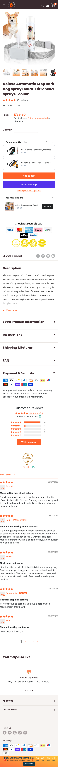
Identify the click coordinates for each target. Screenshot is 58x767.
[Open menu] (4, 5)
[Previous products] (46, 142)
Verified (27, 467)
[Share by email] (53, 256)
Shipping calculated (38, 118)
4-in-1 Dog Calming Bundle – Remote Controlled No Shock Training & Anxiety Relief (27, 205)
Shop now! (29, 764)
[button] (9, 100)
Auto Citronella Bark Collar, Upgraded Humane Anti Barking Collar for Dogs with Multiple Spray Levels (36, 150)
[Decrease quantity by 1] (17, 130)
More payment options (29, 190)
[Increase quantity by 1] (35, 130)
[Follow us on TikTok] (25, 733)
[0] (53, 5)
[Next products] (52, 142)
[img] (6, 482)
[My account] (47, 5)
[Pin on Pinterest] (43, 256)
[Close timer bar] (56, 757)
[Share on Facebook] (38, 256)
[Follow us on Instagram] (15, 733)
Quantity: (7, 129)
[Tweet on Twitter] (48, 256)
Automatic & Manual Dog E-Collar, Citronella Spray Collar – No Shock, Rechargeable (36, 163)
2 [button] (25, 641)
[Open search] (42, 5)
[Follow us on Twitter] (10, 733)
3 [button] (29, 641)
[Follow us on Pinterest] (20, 733)
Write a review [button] (29, 442)
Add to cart (29, 175)
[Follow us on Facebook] (4, 733)
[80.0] (28, 458)
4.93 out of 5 (36, 413)
